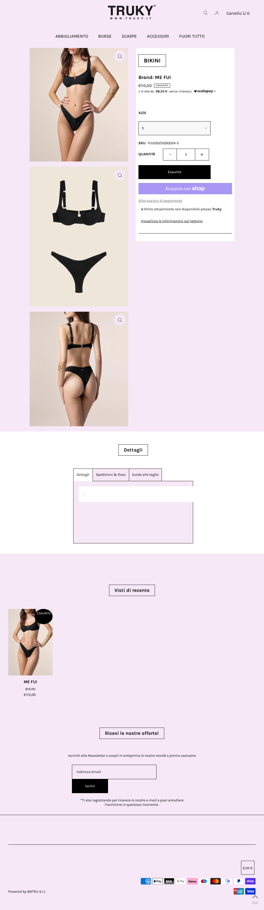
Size (142, 113)
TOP (255, 903)
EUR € (248, 868)
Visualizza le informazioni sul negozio (172, 221)
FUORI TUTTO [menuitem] (192, 36)
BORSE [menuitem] (105, 36)
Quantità (146, 154)
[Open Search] (205, 13)
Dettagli (83, 474)
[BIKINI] (30, 642)
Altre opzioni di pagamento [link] (160, 200)
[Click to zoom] (120, 56)
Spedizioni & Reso (111, 474)
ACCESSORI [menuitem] (158, 36)
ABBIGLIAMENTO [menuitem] (71, 36)
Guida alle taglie (145, 474)
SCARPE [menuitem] (129, 36)
